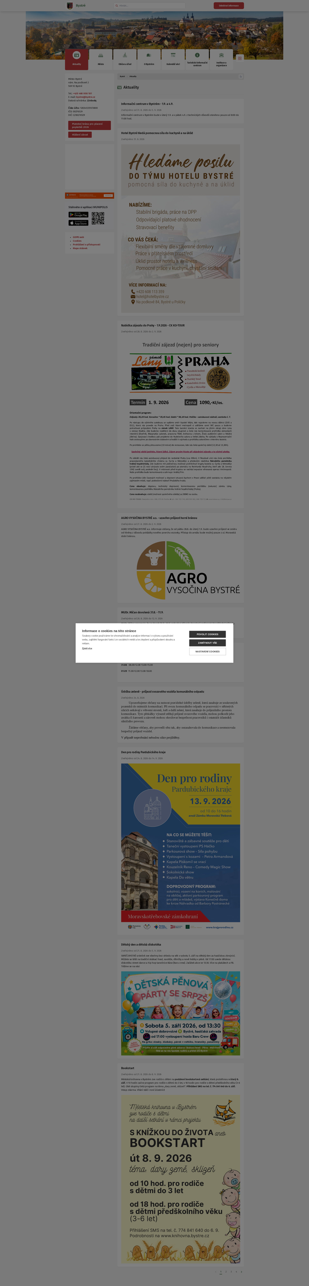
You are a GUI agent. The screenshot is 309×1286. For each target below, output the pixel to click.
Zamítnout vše (207, 643)
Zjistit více (87, 648)
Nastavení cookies (208, 651)
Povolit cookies (207, 634)
